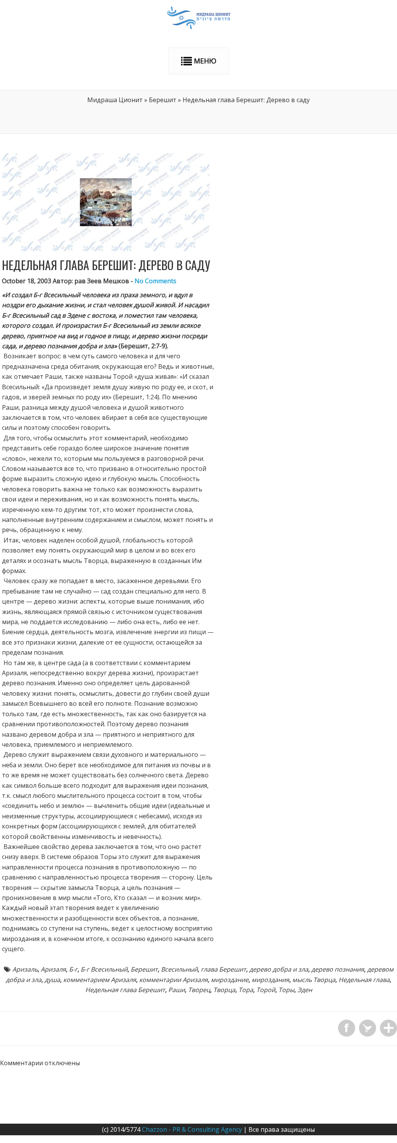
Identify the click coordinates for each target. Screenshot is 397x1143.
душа (52, 979)
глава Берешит (223, 969)
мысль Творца (313, 979)
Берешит (162, 100)
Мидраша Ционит (115, 100)
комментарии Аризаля (173, 979)
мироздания (270, 979)
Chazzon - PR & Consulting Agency (192, 1129)
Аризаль (25, 969)
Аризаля (53, 969)
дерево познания (337, 969)
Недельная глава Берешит (125, 990)
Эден (304, 990)
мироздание (230, 979)
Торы (286, 990)
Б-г (73, 969)
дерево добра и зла (278, 969)
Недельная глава (364, 979)
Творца (224, 990)
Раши (176, 990)
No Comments (155, 281)
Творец (199, 990)
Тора (245, 990)
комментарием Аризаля (99, 979)
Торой (265, 990)
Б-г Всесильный (104, 969)
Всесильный (179, 969)
